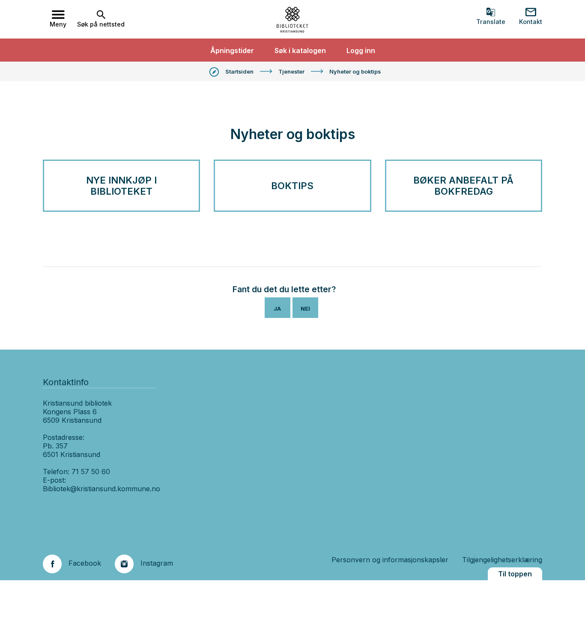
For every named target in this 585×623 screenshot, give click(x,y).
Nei (305, 308)
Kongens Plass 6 (70, 411)
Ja (277, 308)
